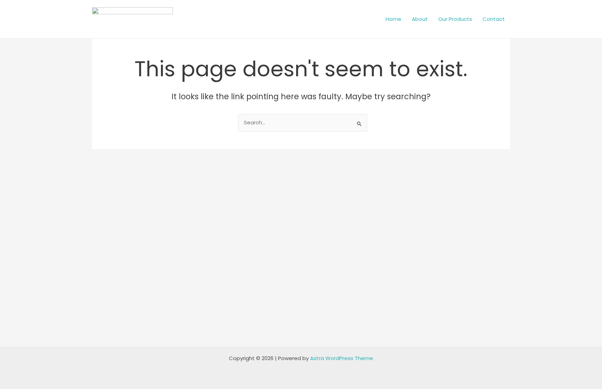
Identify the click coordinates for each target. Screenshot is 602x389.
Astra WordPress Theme (341, 358)
